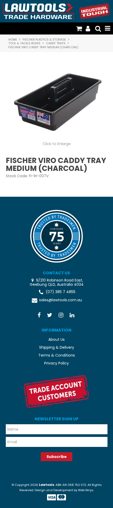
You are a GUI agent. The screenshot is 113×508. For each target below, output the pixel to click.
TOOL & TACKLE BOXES (24, 43)
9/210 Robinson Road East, (59, 280)
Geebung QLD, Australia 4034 (57, 284)
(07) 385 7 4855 (60, 291)
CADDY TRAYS (55, 43)
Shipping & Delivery (56, 347)
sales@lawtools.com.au (60, 300)
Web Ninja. (86, 490)
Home (12, 39)
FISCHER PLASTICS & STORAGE (44, 39)
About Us (56, 339)
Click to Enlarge (57, 143)
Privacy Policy (56, 363)
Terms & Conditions (56, 355)
